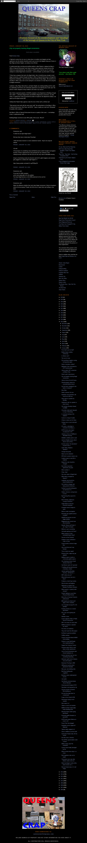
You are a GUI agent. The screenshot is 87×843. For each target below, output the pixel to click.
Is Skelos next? (65, 356)
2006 (62, 789)
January (64, 348)
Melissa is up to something (68, 529)
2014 (62, 772)
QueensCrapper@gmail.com (66, 86)
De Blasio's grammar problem (69, 633)
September (65, 330)
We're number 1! (65, 470)
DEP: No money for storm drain (69, 622)
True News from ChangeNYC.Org (67, 224)
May (63, 339)
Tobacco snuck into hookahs (69, 705)
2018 (62, 315)
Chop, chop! (64, 472)
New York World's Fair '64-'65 (66, 218)
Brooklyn (17, 121)
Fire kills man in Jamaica (68, 737)
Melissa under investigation (68, 511)
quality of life (37, 123)
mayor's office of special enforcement (21, 123)
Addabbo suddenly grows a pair (69, 437)
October (64, 328)
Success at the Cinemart (68, 537)
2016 (62, 319)
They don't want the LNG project (69, 631)
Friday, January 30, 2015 (21, 144)
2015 (62, 321)
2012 (62, 776)
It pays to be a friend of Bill (68, 697)
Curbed (60, 266)
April (63, 341)
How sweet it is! (65, 703)
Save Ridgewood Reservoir (65, 222)
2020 (62, 310)
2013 (62, 774)
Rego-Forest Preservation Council (67, 220)
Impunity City (62, 276)
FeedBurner (71, 101)
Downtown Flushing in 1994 (68, 663)
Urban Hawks (62, 289)
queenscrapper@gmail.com (43, 834)
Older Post (53, 197)
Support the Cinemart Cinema (69, 645)
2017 (62, 317)
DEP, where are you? (67, 575)
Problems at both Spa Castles (69, 581)
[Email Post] (33, 120)
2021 (62, 308)
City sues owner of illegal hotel (69, 474)
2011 (62, 778)
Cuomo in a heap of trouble (68, 418)
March (63, 343)
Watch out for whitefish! (67, 454)
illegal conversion (40, 121)
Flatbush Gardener (63, 270)
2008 (62, 785)
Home (33, 197)
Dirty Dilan (64, 390)
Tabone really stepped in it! (68, 729)
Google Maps (64, 256)
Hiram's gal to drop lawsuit (68, 374)
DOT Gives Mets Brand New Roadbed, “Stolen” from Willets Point (67, 150)
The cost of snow (66, 358)
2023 (62, 304)
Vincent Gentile (46, 123)
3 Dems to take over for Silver (69, 420)
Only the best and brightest (68, 583)
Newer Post (12, 197)
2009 (62, 783)
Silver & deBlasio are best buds (69, 731)
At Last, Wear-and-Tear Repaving (67, 147)
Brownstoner (62, 265)
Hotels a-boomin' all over (68, 392)
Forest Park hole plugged (68, 723)
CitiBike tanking (65, 635)
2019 (62, 312)
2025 (62, 299)
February (64, 345)
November (64, 325)
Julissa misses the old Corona (69, 380)
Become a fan (62, 198)
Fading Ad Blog (62, 268)
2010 (62, 780)
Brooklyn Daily (16, 56)
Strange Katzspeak (66, 451)
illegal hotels (51, 121)
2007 (62, 787)
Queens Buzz (62, 280)
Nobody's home (65, 616)
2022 (62, 306)
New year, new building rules (68, 669)
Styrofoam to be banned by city (69, 687)
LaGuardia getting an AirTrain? (69, 531)
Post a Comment (14, 194)
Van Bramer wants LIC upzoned (69, 565)
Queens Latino (62, 282)
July (63, 334)
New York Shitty (63, 278)
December (64, 323)
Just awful (64, 679)
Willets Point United (63, 226)
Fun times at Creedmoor (67, 628)
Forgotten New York (63, 272)
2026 (62, 297)
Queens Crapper (20, 120)
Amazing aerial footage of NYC (69, 685)
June (63, 337)
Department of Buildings (27, 121)
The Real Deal (62, 287)
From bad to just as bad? (68, 350)
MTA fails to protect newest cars (69, 456)
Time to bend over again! (68, 551)
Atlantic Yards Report (64, 263)
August (64, 332)
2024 (62, 301)
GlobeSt (61, 274)
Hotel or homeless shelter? (68, 364)
